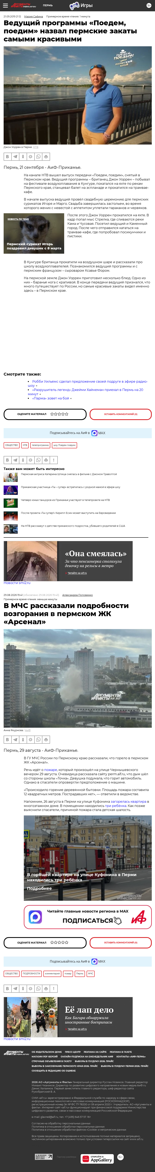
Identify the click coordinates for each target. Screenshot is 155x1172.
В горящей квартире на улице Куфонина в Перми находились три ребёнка (81, 877)
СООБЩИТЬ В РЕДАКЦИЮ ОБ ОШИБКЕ (54, 1071)
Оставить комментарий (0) (120, 414)
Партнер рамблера (66, 1157)
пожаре (50, 770)
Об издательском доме (47, 1052)
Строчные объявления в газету (52, 1061)
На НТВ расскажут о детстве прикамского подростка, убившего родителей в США (73, 525)
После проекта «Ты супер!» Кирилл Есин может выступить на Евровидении (68, 512)
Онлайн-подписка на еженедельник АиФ (87, 1056)
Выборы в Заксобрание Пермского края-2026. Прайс (65, 1066)
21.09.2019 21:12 (12, 16)
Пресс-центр (73, 1052)
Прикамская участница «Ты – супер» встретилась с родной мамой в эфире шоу (70, 487)
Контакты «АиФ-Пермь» (131, 1056)
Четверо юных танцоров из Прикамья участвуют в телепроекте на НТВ (65, 500)
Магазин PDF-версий (45, 1056)
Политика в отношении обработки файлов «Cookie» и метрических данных (79, 1129)
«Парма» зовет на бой (50, 398)
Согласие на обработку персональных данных (61, 1123)
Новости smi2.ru (17, 583)
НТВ (35, 147)
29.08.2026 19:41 (13, 595)
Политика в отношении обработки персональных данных (68, 1126)
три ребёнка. (115, 806)
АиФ (28, 730)
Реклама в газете (121, 1052)
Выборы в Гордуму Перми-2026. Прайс (124, 1066)
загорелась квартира (128, 802)
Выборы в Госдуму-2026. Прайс (94, 1061)
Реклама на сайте (95, 1052)
